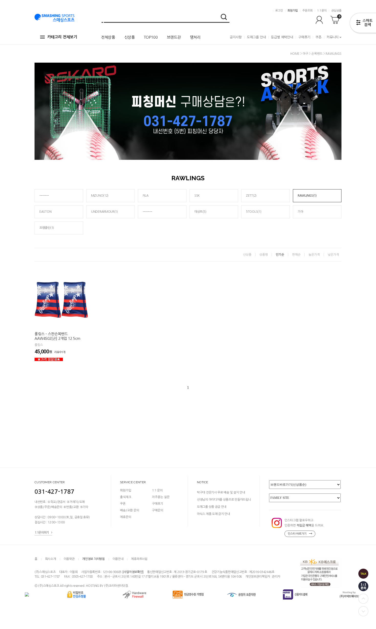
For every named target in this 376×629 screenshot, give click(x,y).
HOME (295, 53)
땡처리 (195, 37)
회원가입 (292, 10)
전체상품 (108, 37)
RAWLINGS (333, 53)
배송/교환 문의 (129, 510)
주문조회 (307, 10)
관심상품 (336, 10)
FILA (146, 195)
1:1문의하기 (42, 532)
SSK (197, 195)
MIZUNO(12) (99, 195)
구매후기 (304, 37)
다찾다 (363, 24)
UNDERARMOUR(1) (104, 211)
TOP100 (151, 37)
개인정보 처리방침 (93, 558)
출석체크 (125, 497)
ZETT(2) (251, 195)
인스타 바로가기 (297, 533)
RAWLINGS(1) (307, 195)
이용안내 (118, 558)
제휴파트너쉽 (139, 558)
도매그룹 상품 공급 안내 (211, 506)
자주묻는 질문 (161, 497)
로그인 (279, 10)
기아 (300, 211)
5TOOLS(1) (253, 211)
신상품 (129, 37)
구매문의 (157, 510)
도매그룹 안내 (256, 37)
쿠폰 (318, 37)
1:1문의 (322, 10)
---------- (44, 195)
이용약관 (69, 558)
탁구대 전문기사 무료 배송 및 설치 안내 (221, 492)
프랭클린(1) (46, 227)
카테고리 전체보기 (62, 37)
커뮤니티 (333, 37)
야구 (305, 53)
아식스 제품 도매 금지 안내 (213, 513)
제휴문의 (125, 517)
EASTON (45, 211)
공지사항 (236, 37)
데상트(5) (200, 211)
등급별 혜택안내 (282, 37)
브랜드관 (174, 37)
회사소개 (50, 558)
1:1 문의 (157, 490)
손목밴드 (317, 53)
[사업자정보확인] (132, 572)
